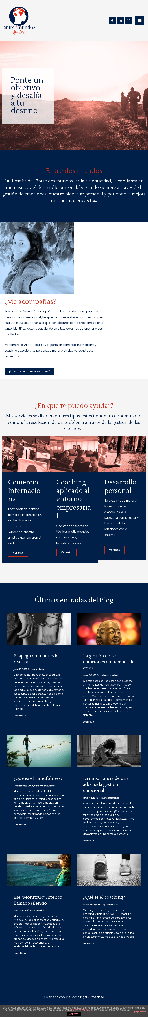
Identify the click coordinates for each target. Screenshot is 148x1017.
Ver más (18, 552)
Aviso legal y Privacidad (88, 997)
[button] (29, 371)
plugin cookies (140, 1012)
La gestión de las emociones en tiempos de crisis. (108, 662)
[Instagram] (128, 20)
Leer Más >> (20, 715)
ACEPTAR (74, 1014)
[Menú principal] (140, 21)
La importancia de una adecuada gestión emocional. (106, 784)
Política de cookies (57, 997)
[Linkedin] (120, 20)
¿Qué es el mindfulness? (38, 778)
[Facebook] (112, 20)
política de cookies (80, 1010)
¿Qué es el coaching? (104, 897)
